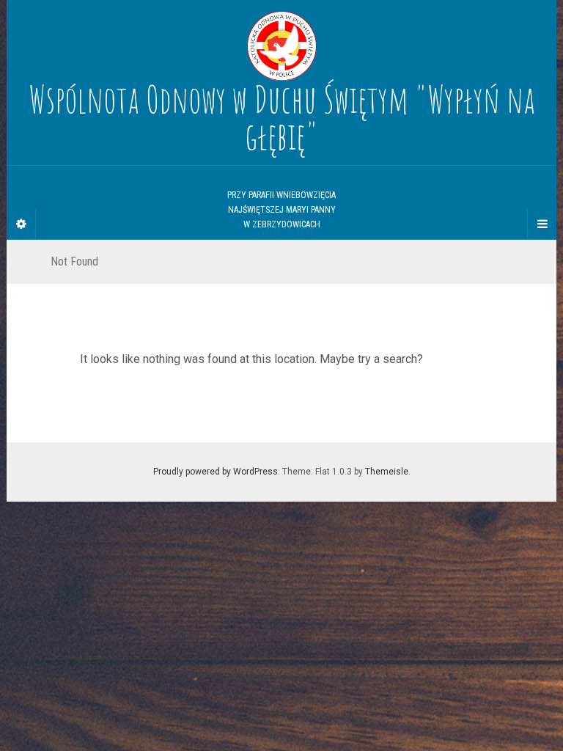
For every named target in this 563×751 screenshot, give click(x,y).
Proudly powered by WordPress (215, 471)
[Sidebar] (21, 224)
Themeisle (386, 471)
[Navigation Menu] (541, 224)
